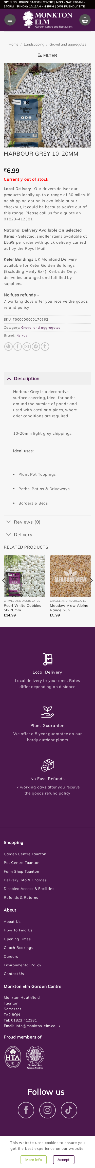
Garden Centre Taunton (25, 854)
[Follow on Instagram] (47, 1110)
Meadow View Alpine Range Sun (69, 607)
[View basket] (85, 20)
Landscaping (34, 44)
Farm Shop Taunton (21, 871)
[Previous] (4, 590)
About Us (12, 921)
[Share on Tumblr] (45, 346)
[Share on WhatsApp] (8, 346)
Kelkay (22, 335)
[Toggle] (9, 378)
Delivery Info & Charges (25, 880)
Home (13, 44)
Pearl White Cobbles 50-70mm (22, 607)
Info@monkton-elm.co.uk (38, 1026)
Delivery (23, 534)
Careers (11, 956)
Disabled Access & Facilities (29, 888)
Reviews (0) (27, 522)
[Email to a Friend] (27, 346)
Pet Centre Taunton (21, 862)
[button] (10, 20)
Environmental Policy (22, 965)
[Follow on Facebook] (26, 1110)
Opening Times (17, 939)
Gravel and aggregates (67, 44)
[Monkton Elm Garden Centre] (47, 20)
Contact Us (14, 973)
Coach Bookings (18, 947)
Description (27, 378)
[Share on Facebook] (17, 346)
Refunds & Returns (21, 897)
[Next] (91, 590)
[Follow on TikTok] (69, 1110)
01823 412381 (23, 1020)
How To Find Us (18, 930)
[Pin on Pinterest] (36, 346)
